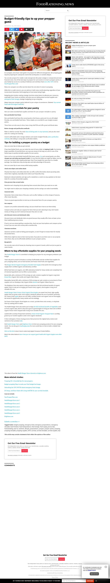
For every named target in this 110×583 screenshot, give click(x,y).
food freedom (14, 427)
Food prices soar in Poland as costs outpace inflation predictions (88, 145)
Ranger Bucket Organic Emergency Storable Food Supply (24, 265)
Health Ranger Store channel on (32, 373)
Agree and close (94, 573)
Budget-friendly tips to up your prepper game (84, 45)
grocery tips (51, 427)
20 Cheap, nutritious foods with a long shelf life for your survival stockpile (26, 390)
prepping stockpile (10, 430)
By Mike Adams (81, 75)
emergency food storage (11, 99)
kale (21, 321)
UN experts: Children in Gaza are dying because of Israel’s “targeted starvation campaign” (87, 157)
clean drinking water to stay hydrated (37, 131)
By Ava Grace (80, 123)
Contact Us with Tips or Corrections (55, 572)
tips (59, 430)
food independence (25, 427)
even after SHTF (49, 82)
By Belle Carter (81, 81)
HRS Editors (17, 26)
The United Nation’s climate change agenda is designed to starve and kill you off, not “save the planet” (88, 110)
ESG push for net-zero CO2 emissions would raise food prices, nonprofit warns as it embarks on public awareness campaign (88, 133)
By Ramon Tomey (81, 129)
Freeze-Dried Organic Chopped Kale (42, 314)
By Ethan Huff (80, 118)
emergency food (29, 425)
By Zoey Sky (79, 160)
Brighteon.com (8, 416)
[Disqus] (33, 488)
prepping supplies (21, 430)
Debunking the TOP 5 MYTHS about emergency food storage (22, 387)
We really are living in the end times (81, 98)
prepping (57, 428)
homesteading (8, 428)
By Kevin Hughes (81, 54)
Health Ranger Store (13, 254)
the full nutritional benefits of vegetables (46, 306)
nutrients (21, 428)
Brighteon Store (27, 324)
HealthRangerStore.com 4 (12, 410)
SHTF (29, 430)
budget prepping (19, 425)
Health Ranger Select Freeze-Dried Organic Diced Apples (21, 292)
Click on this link (9, 331)
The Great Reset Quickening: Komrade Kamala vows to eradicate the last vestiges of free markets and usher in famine (88, 85)
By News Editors (81, 87)
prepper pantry (49, 428)
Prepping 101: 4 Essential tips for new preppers (18, 381)
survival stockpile (42, 430)
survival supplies (52, 430)
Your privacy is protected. (13, 455)
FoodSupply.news (25, 326)
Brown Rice (7, 277)
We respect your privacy (47, 566)
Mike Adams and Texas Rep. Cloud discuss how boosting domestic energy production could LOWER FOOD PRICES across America (88, 51)
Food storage (35, 427)
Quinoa (35, 282)
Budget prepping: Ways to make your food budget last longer (22, 384)
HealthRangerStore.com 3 (12, 407)
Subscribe (90, 581)
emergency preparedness (43, 425)
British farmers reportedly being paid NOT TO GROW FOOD (87, 127)
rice (41, 156)
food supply (43, 427)
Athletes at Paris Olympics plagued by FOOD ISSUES (85, 122)
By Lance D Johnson (81, 95)
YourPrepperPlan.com (11, 84)
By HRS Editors (81, 47)
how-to (16, 428)
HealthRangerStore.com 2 (12, 403)
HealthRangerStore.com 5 (12, 413)
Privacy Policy (55, 577)
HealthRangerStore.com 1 (12, 400)
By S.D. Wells (80, 61)
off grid (27, 428)
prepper (41, 428)
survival (33, 430)
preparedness (34, 428)
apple (16, 296)
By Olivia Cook (80, 166)
